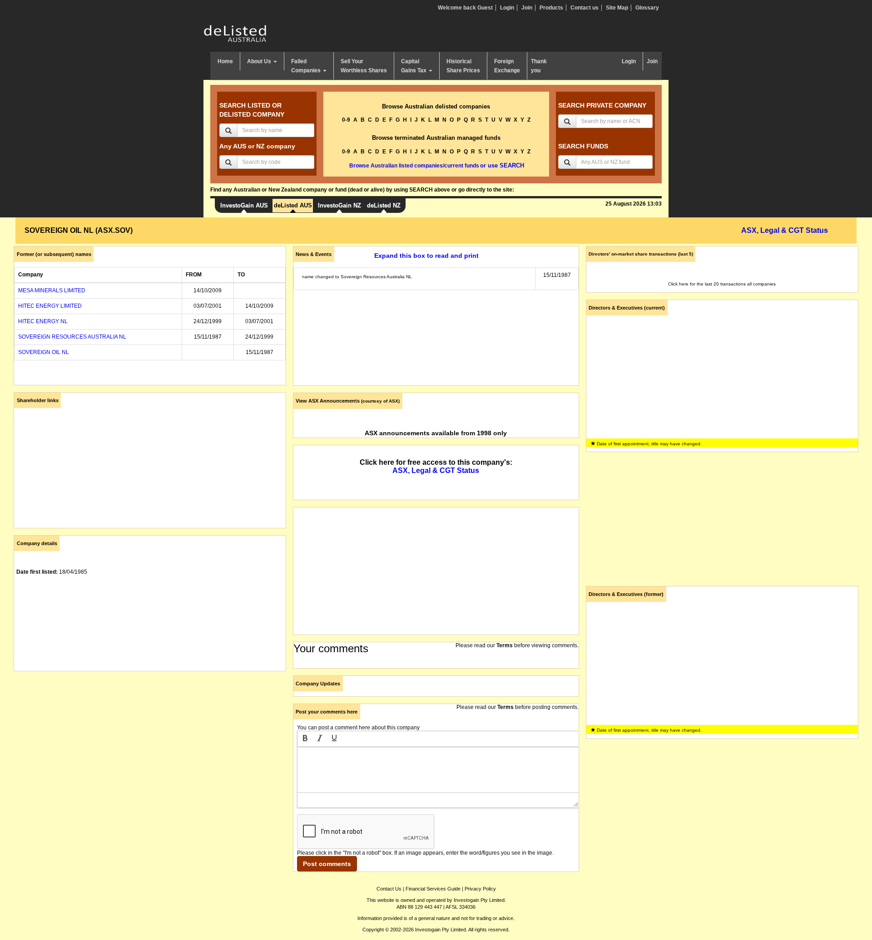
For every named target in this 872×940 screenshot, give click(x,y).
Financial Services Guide (433, 888)
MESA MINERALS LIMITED (51, 290)
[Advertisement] (150, 741)
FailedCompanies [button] (306, 66)
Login (507, 8)
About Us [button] (259, 61)
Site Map (617, 8)
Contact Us (389, 888)
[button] (305, 739)
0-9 (346, 120)
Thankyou (539, 66)
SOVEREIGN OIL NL (43, 352)
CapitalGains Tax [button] (414, 66)
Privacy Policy (480, 888)
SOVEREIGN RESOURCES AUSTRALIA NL (72, 337)
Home (225, 61)
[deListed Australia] (235, 33)
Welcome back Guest (465, 8)
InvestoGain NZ (339, 205)
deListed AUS (293, 205)
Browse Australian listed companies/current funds (414, 165)
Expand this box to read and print (426, 255)
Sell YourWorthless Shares (364, 66)
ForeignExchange (507, 66)
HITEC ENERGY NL (43, 321)
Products (551, 8)
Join (526, 8)
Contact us (584, 8)
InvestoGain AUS (244, 205)
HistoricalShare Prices (463, 66)
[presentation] (305, 739)
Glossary (647, 8)
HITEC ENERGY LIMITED (50, 306)
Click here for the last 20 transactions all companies (722, 283)
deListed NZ (384, 205)
